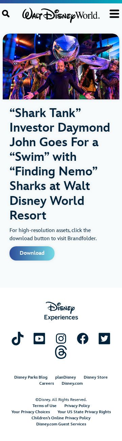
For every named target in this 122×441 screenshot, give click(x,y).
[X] (104, 338)
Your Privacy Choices (31, 412)
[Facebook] (82, 338)
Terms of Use (45, 405)
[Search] (6, 13)
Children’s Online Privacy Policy (61, 418)
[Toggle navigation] (114, 13)
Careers (46, 383)
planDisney (65, 377)
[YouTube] (39, 338)
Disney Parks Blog (30, 377)
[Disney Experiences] (61, 311)
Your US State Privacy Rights (84, 412)
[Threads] (61, 352)
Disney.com (72, 383)
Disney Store (96, 377)
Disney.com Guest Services (61, 424)
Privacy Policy (77, 405)
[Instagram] (61, 338)
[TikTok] (17, 338)
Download (32, 253)
